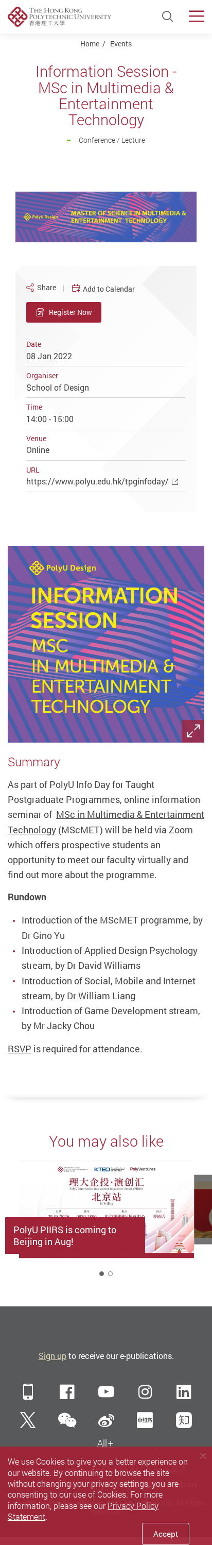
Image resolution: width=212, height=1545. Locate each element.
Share (46, 287)
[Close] (203, 1455)
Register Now (70, 312)
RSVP (19, 1049)
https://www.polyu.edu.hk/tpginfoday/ (97, 481)
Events (121, 43)
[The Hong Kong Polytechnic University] (59, 16)
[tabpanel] (106, 1222)
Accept (165, 1534)
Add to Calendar (109, 289)
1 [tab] (101, 1273)
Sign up (52, 1356)
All (102, 1443)
